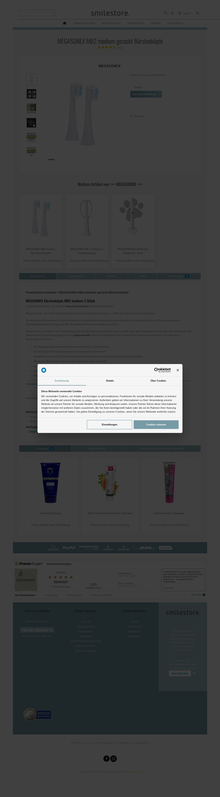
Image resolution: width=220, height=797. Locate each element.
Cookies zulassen (156, 424)
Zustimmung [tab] (62, 380)
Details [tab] (110, 380)
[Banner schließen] (178, 370)
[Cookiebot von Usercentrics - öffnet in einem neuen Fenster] (157, 370)
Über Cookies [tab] (158, 380)
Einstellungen (109, 424)
